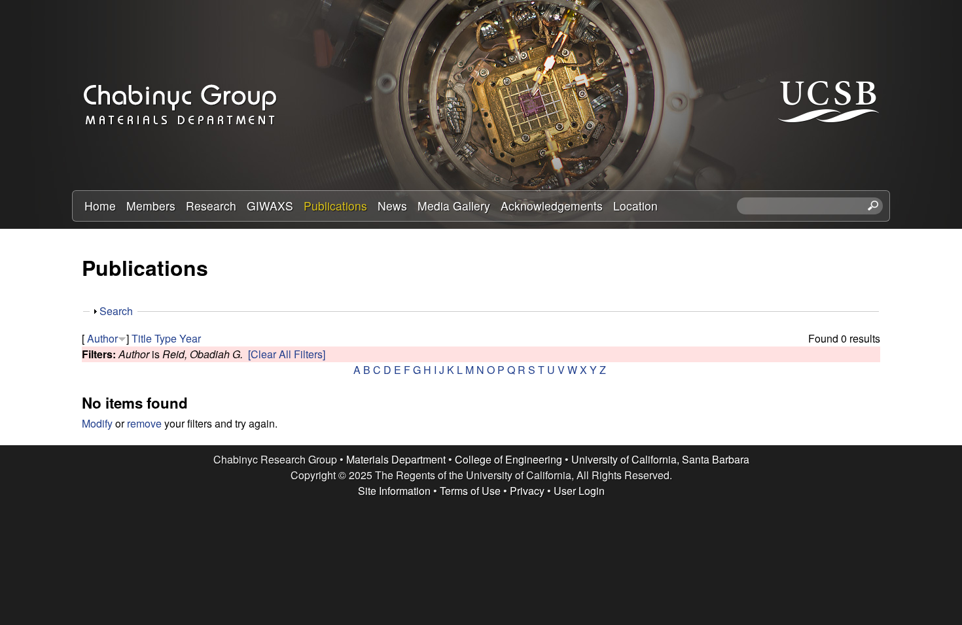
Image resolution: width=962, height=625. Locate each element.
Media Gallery (454, 205)
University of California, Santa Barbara (660, 459)
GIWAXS (270, 205)
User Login (579, 490)
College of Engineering (508, 459)
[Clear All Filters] (286, 354)
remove (144, 423)
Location (635, 205)
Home (100, 205)
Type (165, 338)
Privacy (527, 490)
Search (116, 310)
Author (102, 338)
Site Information (394, 490)
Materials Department (396, 459)
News (392, 205)
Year (190, 338)
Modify (97, 423)
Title (142, 338)
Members (150, 205)
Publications (335, 205)
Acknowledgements (552, 205)
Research (211, 205)
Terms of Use (470, 490)
